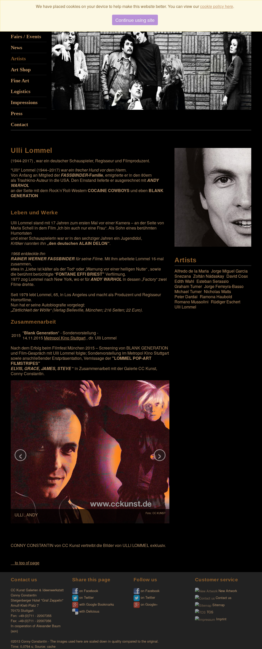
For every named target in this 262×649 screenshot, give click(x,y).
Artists (18, 58)
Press (17, 113)
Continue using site (135, 19)
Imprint (220, 618)
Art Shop (21, 69)
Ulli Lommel (185, 307)
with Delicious (88, 611)
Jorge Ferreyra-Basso (224, 286)
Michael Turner (188, 291)
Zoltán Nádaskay (208, 276)
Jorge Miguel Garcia (229, 271)
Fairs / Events (26, 36)
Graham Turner (188, 286)
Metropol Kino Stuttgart (64, 338)
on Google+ (149, 604)
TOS (209, 612)
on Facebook (88, 590)
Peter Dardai (186, 296)
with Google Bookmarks (96, 604)
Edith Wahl (184, 281)
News (16, 47)
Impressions (24, 102)
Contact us (223, 597)
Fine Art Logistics (20, 86)
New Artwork (227, 590)
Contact (19, 124)
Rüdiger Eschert (225, 302)
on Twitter (86, 597)
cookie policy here (216, 6)
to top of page (26, 563)
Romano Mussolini (191, 302)
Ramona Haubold (216, 296)
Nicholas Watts (217, 291)
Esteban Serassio (212, 281)
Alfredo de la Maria (191, 271)
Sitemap (218, 604)
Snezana (182, 276)
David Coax (237, 276)
